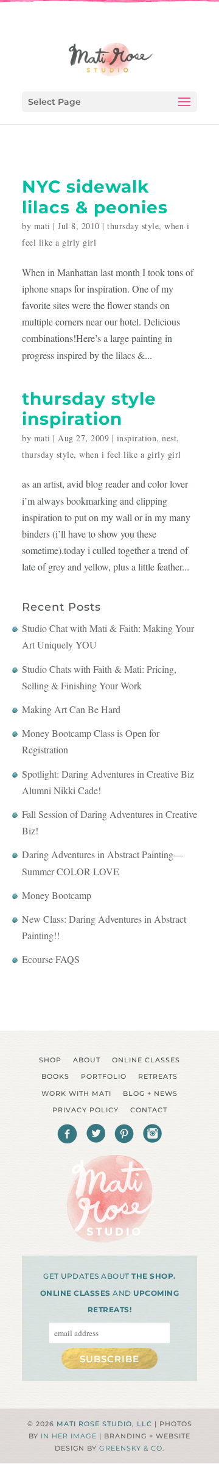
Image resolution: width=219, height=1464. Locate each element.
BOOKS (55, 1076)
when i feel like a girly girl (130, 454)
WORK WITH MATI (76, 1093)
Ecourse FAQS (51, 959)
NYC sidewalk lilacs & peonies (95, 197)
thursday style (133, 226)
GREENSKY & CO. (131, 1448)
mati (42, 226)
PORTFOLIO (104, 1076)
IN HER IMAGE (69, 1436)
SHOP (50, 1060)
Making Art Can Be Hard (71, 709)
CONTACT (148, 1110)
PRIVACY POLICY (85, 1110)
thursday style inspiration (89, 409)
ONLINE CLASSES (146, 1060)
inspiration (137, 438)
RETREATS (158, 1076)
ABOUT (86, 1060)
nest (169, 438)
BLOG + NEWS (150, 1093)
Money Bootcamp (56, 895)
